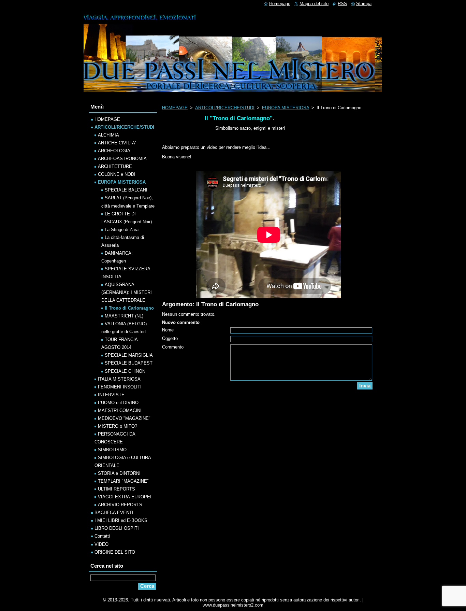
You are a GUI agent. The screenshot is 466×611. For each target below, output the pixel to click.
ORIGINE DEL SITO (114, 552)
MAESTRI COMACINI (120, 410)
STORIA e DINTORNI (119, 473)
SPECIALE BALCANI (126, 190)
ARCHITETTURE (115, 166)
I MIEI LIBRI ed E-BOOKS (120, 520)
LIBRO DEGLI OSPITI (116, 528)
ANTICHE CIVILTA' (117, 142)
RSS (342, 3)
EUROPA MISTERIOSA (285, 107)
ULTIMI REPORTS (116, 489)
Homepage (279, 3)
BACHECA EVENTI (113, 512)
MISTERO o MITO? (117, 426)
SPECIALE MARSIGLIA (129, 355)
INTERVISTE (111, 394)
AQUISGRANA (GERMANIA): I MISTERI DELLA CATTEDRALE (126, 292)
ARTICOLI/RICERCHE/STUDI (224, 107)
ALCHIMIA (108, 135)
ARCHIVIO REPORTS (120, 504)
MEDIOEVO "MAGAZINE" (124, 418)
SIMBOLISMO (112, 449)
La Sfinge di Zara (122, 229)
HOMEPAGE (175, 107)
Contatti (102, 536)
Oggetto (170, 338)
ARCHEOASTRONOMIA (122, 158)
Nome (168, 329)
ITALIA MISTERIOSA (119, 379)
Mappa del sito (314, 3)
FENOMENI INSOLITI (120, 386)
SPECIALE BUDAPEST (128, 363)
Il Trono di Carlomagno (129, 308)
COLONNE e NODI (116, 174)
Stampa (364, 3)
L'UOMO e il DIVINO (118, 402)
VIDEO (101, 544)
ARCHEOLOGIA (114, 150)
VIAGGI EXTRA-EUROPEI (124, 496)
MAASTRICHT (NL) (124, 315)
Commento (173, 347)
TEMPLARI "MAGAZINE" (123, 481)
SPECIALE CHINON (125, 371)
